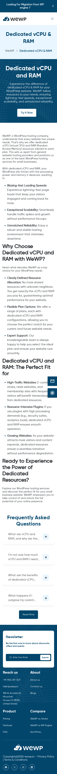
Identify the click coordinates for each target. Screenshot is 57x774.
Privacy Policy (46, 756)
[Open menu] (52, 18)
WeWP (9, 51)
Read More (28, 614)
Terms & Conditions (15, 760)
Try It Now (27, 112)
